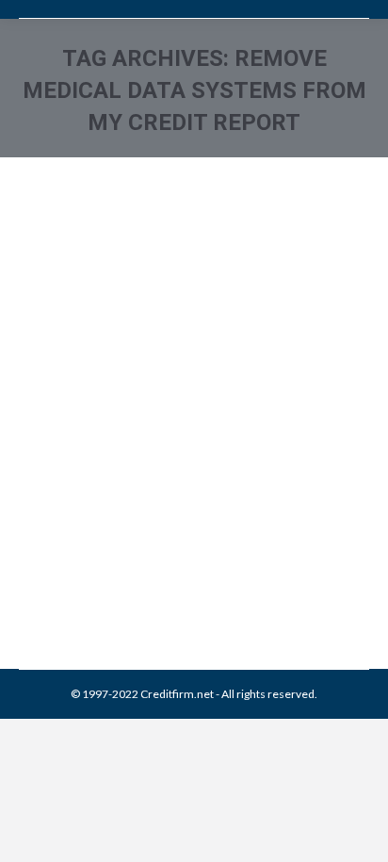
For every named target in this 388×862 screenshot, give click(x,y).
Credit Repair (181, 531)
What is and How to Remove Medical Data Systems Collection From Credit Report (186, 432)
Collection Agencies (92, 531)
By (154, 552)
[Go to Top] (358, 832)
